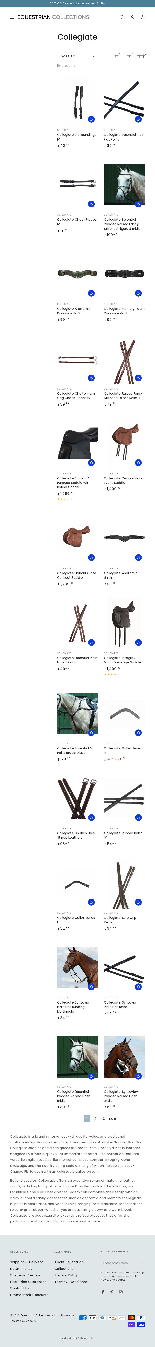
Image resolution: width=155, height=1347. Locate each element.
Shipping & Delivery (26, 1262)
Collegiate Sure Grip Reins (120, 920)
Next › (114, 1118)
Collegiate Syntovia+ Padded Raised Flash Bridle (121, 1096)
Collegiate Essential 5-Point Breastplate (75, 750)
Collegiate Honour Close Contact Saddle (76, 575)
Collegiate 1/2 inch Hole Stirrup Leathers (76, 835)
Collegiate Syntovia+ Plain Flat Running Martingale (74, 1007)
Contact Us (19, 1288)
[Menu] (12, 17)
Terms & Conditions (71, 1281)
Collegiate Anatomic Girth (120, 575)
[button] (121, 17)
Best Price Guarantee (28, 1281)
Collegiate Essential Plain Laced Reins (77, 660)
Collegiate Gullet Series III (123, 750)
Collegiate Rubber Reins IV (123, 835)
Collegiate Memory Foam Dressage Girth (124, 311)
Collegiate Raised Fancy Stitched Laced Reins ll (123, 395)
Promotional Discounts (29, 1295)
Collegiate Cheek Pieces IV (77, 221)
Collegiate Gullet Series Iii (76, 920)
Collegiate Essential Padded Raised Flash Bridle (73, 1096)
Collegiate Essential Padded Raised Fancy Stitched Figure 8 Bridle (122, 224)
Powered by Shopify (23, 1321)
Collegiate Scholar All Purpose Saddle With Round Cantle (74, 482)
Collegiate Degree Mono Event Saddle (123, 480)
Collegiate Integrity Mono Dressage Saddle (122, 660)
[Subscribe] (142, 1263)
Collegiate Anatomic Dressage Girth (74, 311)
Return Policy (21, 1268)
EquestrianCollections (36, 1315)
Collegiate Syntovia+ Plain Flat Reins (121, 1004)
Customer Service (25, 1275)
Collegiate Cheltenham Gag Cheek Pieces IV (76, 395)
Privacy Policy (66, 1275)
